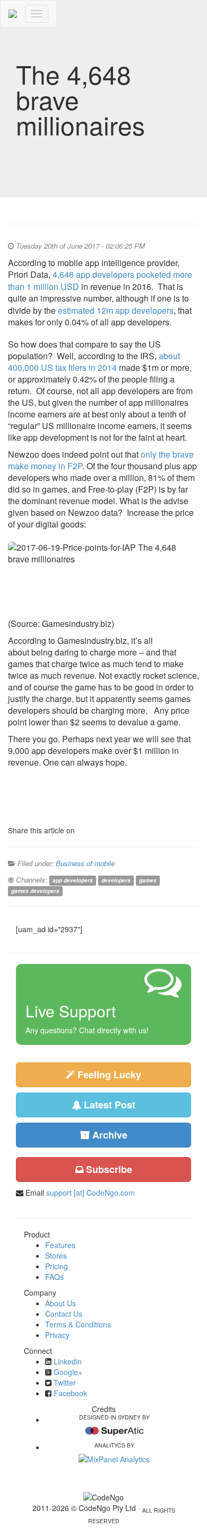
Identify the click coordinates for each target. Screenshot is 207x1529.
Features (60, 1245)
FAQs (54, 1276)
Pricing (56, 1266)
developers (116, 880)
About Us (60, 1303)
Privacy (57, 1335)
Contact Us (63, 1313)
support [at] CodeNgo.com (90, 1192)
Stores (56, 1255)
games (148, 880)
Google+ (68, 1372)
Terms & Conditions (78, 1324)
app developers (73, 880)
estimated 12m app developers (116, 310)
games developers (35, 891)
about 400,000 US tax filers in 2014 (94, 362)
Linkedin (68, 1361)
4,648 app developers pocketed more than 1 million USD (100, 280)
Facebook (70, 1393)
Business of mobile (85, 863)
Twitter (65, 1382)
